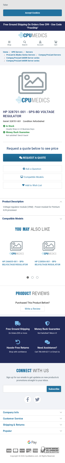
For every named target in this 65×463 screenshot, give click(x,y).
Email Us (56, 351)
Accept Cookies (32, 12)
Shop (9, 45)
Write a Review (32, 308)
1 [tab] (28, 277)
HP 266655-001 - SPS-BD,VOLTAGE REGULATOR (15, 263)
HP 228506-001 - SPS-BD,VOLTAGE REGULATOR (47, 263)
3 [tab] (37, 277)
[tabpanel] (16, 254)
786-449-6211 (44, 351)
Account (40, 45)
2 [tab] (32, 277)
